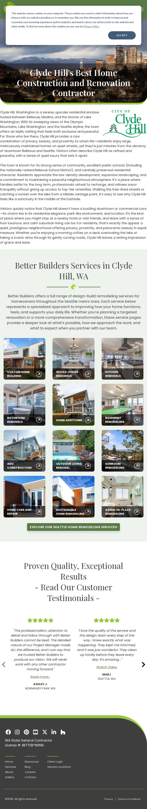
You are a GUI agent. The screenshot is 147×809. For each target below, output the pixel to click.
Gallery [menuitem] (9, 777)
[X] (45, 732)
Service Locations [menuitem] (59, 767)
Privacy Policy (91, 26)
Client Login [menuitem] (55, 761)
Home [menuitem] (9, 761)
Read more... (40, 677)
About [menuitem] (9, 772)
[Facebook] (8, 732)
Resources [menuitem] (32, 761)
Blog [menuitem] (27, 767)
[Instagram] (17, 732)
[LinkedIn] (54, 732)
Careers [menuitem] (30, 772)
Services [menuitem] (10, 767)
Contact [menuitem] (30, 777)
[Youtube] (35, 732)
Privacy (109, 799)
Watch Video (106, 667)
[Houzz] (63, 732)
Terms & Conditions (129, 799)
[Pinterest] (26, 732)
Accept (122, 35)
